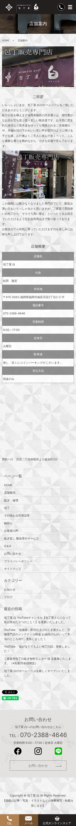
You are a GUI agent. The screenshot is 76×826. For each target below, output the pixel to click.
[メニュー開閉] (70, 7)
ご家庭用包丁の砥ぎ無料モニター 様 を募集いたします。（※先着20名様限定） (37, 661)
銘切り (8, 523)
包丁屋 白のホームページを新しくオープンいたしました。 (37, 673)
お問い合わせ (12, 553)
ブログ (8, 597)
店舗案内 (9, 492)
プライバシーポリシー (18, 561)
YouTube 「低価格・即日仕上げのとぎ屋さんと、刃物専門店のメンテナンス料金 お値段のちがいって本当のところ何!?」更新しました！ (37, 634)
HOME (5, 40)
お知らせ (9, 589)
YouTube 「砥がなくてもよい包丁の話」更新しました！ (37, 649)
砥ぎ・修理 (11, 500)
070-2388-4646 (14, 313)
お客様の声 (11, 530)
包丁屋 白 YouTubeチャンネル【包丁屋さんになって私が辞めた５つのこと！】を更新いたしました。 (37, 620)
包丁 (7, 508)
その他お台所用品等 (17, 515)
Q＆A (7, 546)
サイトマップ (12, 568)
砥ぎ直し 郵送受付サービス (21, 538)
